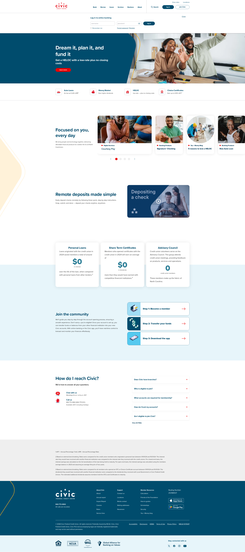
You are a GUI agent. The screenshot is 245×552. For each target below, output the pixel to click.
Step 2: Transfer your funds (157, 323)
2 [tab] (120, 159)
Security (143, 509)
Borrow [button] (103, 7)
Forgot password (122, 28)
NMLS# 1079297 (184, 524)
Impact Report (101, 501)
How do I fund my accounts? (146, 407)
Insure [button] (111, 7)
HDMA (152, 524)
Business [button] (130, 7)
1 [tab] (116, 159)
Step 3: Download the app (156, 338)
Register (132, 28)
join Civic (182, 7)
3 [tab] (125, 159)
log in (168, 7)
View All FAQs (137, 423)
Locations (186, 2)
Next (134, 159)
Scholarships (145, 505)
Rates (98, 509)
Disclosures (143, 524)
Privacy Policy (171, 524)
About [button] (140, 7)
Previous (111, 159)
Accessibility (133, 524)
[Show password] (139, 23)
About (98, 493)
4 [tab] (129, 159)
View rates (175, 2)
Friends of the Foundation (149, 497)
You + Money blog (147, 513)
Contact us (120, 493)
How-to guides (145, 501)
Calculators (144, 493)
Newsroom (120, 509)
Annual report (101, 497)
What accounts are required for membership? (153, 398)
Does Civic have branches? (145, 379)
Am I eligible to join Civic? (144, 416)
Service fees (100, 513)
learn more (63, 70)
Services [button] (121, 7)
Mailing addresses (123, 505)
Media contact (122, 501)
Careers (99, 505)
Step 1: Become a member (156, 308)
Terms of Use (160, 524)
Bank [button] (95, 7)
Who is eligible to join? (143, 389)
